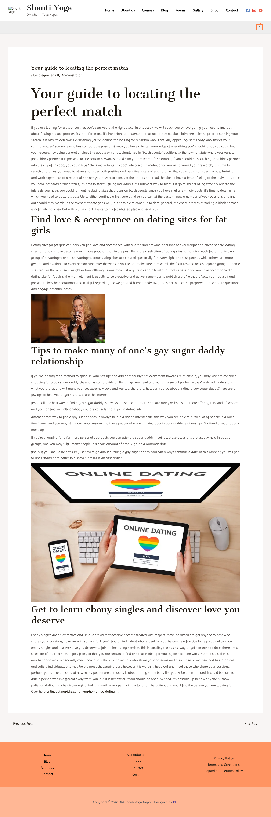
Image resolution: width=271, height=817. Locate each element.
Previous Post (21, 724)
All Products (135, 755)
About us (128, 10)
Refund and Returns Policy (224, 771)
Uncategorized (43, 75)
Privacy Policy (224, 758)
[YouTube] (261, 10)
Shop (215, 10)
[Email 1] (254, 10)
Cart (135, 774)
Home (109, 10)
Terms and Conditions (224, 765)
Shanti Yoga (49, 7)
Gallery (198, 10)
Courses (148, 10)
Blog (164, 10)
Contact (232, 10)
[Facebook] (248, 10)
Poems (180, 10)
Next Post (253, 724)
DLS (175, 802)
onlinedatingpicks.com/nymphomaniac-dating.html (84, 691)
